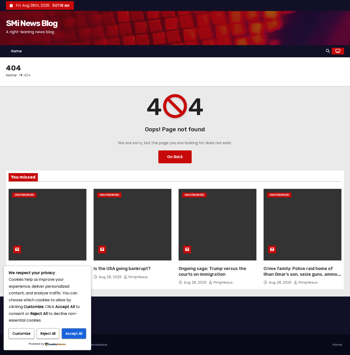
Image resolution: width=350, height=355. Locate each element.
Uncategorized (24, 195)
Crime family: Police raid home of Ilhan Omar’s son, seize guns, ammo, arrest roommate (301, 274)
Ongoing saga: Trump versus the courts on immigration (212, 271)
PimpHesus (137, 277)
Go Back (175, 156)
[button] (328, 51)
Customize (21, 333)
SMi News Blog (31, 23)
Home (16, 51)
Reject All (47, 333)
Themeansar (97, 344)
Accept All (73, 333)
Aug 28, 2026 (111, 277)
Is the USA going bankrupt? (122, 268)
